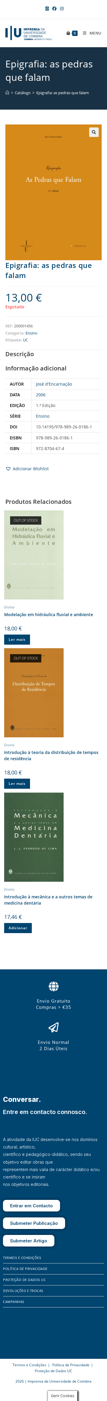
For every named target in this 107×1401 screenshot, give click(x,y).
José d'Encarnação (54, 384)
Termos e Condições (22, 1257)
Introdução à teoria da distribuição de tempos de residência (51, 755)
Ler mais (17, 639)
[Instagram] (16, 1342)
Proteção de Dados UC (24, 1279)
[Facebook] (7, 1342)
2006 (40, 394)
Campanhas (13, 1301)
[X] (24, 1342)
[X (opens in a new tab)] (47, 8)
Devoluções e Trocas (23, 1290)
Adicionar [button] (18, 927)
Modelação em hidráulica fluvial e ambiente (48, 614)
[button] (94, 132)
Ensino (31, 333)
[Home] (7, 92)
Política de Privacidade (25, 1268)
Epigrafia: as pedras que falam (62, 92)
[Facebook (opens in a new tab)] (54, 8)
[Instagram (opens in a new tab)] (61, 8)
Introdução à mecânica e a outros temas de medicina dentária (48, 900)
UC (25, 340)
